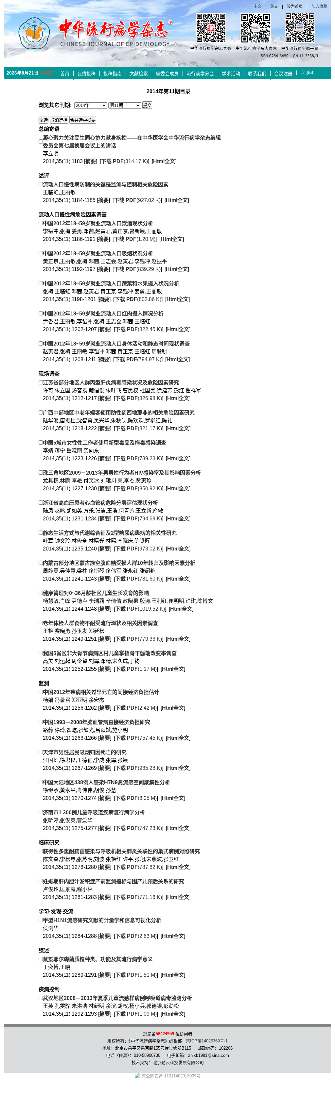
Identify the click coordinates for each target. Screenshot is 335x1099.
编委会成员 (167, 73)
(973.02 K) (138, 548)
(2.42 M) (136, 708)
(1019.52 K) (140, 609)
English (307, 72)
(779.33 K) (138, 639)
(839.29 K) (137, 269)
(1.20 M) (134, 239)
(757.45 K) (138, 738)
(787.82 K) (138, 867)
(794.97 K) (138, 359)
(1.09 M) (136, 1014)
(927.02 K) (137, 200)
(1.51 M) (136, 975)
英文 (274, 6)
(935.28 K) (138, 768)
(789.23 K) (138, 458)
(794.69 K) (138, 518)
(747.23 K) (138, 828)
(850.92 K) (138, 488)
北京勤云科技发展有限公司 (178, 1062)
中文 (257, 6)
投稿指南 (112, 73)
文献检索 (139, 73)
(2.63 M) (136, 936)
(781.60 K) (138, 579)
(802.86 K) (138, 299)
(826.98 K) (138, 398)
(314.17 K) (124, 161)
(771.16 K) (138, 897)
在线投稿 (86, 73)
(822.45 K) (138, 329)
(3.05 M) (136, 798)
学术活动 (231, 73)
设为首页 (295, 6)
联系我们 (257, 73)
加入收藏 (319, 6)
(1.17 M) (136, 669)
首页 (64, 73)
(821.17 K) (138, 428)
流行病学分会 (200, 73)
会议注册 (283, 73)
